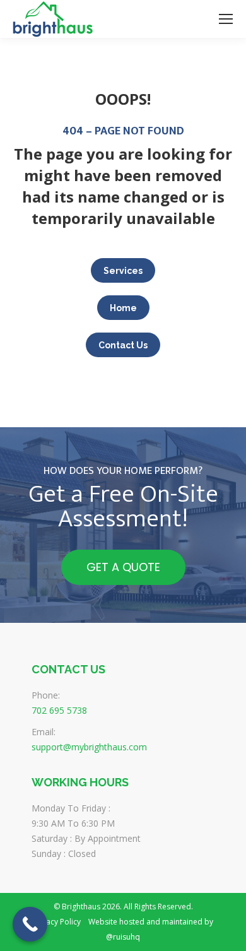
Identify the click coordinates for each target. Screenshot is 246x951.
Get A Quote (123, 567)
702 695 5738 (59, 710)
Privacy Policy (57, 921)
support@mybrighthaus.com (89, 747)
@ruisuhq (123, 936)
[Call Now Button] (30, 924)
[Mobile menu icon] (225, 19)
